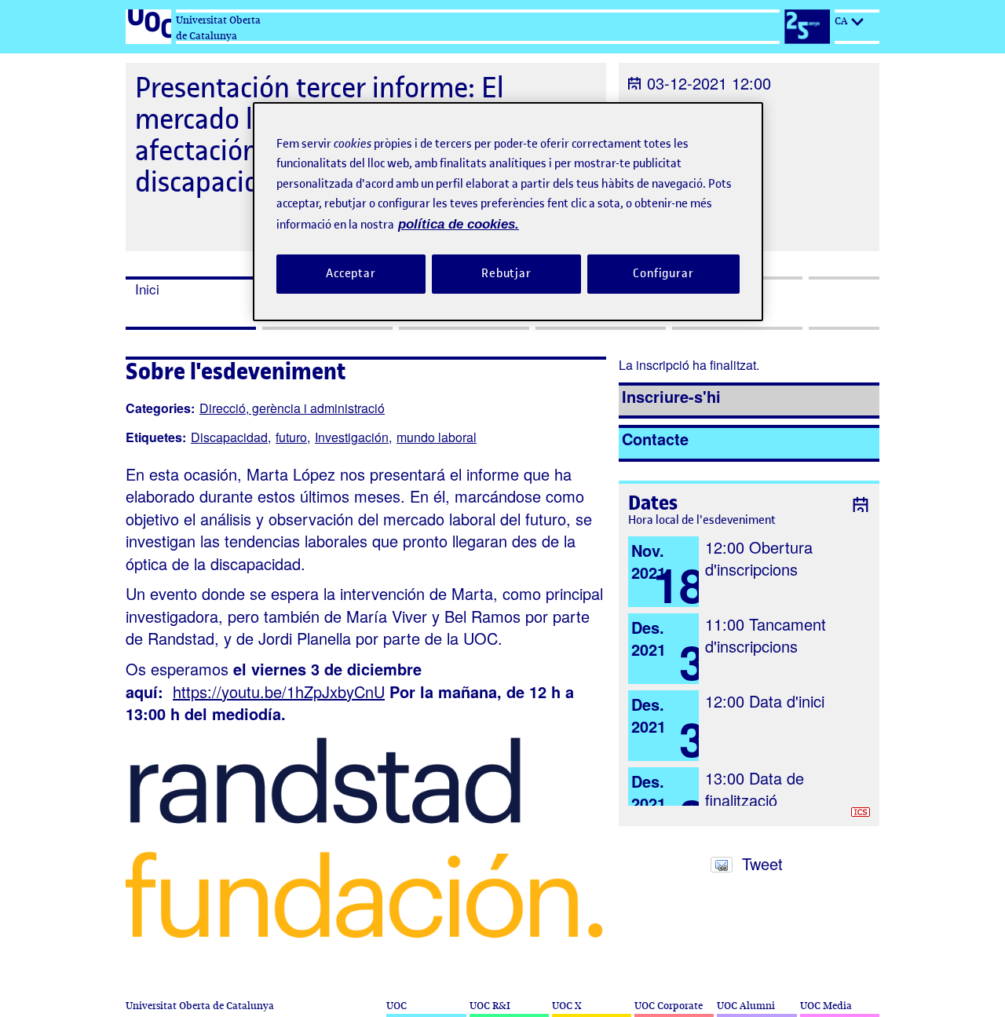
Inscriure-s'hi (671, 396)
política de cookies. (458, 224)
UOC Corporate (668, 1005)
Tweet (762, 863)
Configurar (663, 273)
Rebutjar (506, 273)
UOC (396, 1005)
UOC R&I (490, 1005)
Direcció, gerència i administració (292, 408)
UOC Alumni (746, 1005)
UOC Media (826, 1005)
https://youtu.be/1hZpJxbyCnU (279, 691)
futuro (291, 437)
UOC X (566, 1005)
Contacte (655, 438)
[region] (508, 211)
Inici (147, 289)
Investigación (352, 437)
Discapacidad (229, 437)
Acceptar (351, 273)
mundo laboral (437, 437)
